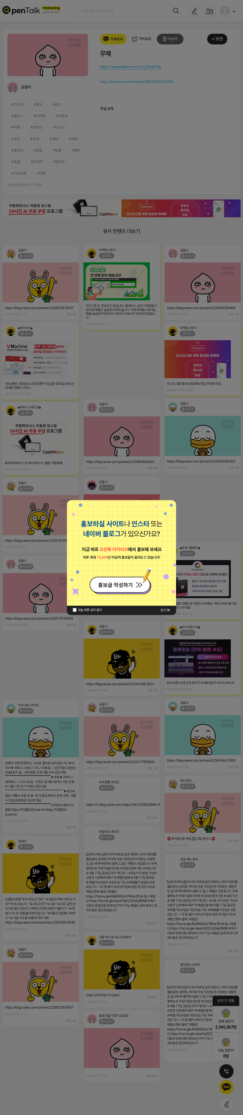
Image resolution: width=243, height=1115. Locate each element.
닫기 (163, 610)
